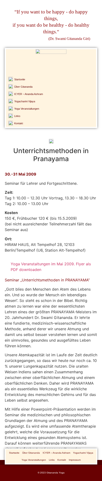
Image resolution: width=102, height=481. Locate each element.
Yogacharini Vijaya (83, 452)
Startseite (14, 452)
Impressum (75, 460)
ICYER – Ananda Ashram (56, 452)
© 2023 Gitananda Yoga (51, 472)
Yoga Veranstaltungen (34, 460)
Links (52, 460)
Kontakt (61, 460)
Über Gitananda (31, 452)
